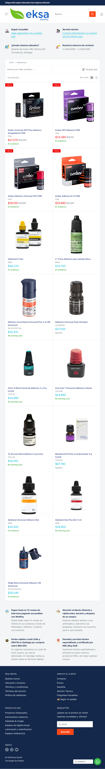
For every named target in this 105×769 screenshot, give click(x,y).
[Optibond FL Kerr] (29, 235)
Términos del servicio (15, 691)
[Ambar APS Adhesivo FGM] (76, 106)
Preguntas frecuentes (67, 695)
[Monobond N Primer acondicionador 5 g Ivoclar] (76, 429)
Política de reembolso (15, 695)
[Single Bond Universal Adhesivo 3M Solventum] (29, 558)
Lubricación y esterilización (18, 729)
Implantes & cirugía (14, 721)
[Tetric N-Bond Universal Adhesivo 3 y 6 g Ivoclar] (29, 363)
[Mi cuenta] (101, 14)
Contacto (61, 678)
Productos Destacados (16, 712)
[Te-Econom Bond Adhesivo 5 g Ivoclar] (29, 429)
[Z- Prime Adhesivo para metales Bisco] (76, 235)
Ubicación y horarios (15, 683)
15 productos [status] (13, 77)
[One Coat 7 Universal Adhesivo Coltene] (76, 363)
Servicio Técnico (65, 691)
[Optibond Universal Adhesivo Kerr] (29, 495)
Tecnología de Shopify (14, 761)
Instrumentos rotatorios (16, 717)
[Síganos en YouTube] (16, 749)
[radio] (92, 77)
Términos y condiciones (16, 687)
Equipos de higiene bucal (17, 725)
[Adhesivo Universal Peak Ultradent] (76, 298)
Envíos (60, 683)
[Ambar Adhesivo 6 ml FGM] (76, 172)
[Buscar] (92, 14)
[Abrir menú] (6, 14)
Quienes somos (12, 678)
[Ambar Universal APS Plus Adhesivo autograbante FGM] (29, 106)
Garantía (61, 687)
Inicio (11, 62)
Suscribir (65, 732)
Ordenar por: (19, 69)
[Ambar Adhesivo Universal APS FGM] (29, 172)
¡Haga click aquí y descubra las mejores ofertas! (27, 2)
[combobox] (71, 14)
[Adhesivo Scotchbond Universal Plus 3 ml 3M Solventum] (29, 298)
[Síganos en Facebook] (7, 749)
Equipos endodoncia (15, 733)
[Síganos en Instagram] (12, 749)
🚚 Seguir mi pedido (67, 699)
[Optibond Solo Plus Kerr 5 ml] (76, 495)
